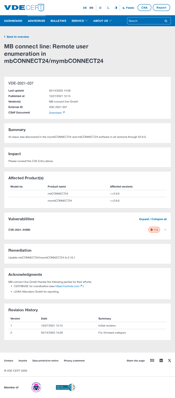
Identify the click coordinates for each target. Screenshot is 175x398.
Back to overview (17, 36)
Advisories (36, 20)
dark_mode (108, 7)
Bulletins (58, 20)
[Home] (24, 7)
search (166, 20)
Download (55, 112)
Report (161, 7)
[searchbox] (144, 20)
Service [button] (78, 20)
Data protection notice (45, 360)
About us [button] (100, 20)
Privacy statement (74, 360)
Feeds (129, 7)
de (85, 7)
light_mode (100, 7)
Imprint (23, 360)
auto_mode (116, 7)
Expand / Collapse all (153, 219)
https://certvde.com (67, 286)
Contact (8, 360)
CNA (144, 7)
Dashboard (13, 20)
